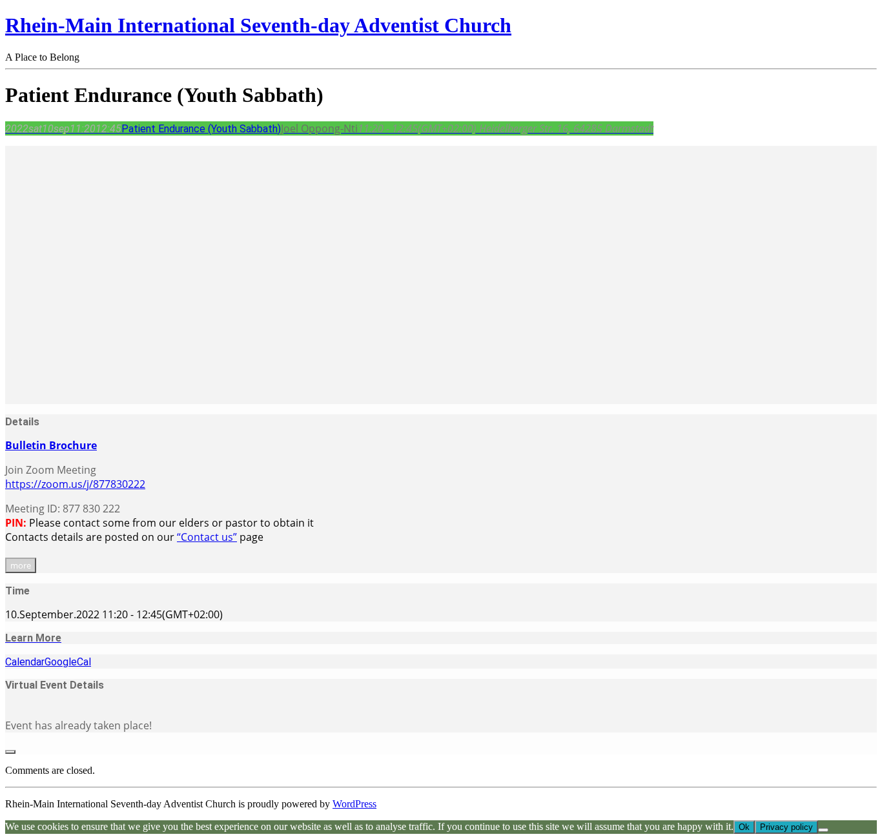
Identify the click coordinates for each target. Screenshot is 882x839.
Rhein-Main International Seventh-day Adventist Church (258, 25)
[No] (823, 830)
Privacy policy (786, 827)
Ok (744, 827)
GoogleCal (68, 662)
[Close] (10, 752)
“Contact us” (207, 537)
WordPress (354, 803)
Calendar (25, 662)
